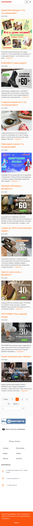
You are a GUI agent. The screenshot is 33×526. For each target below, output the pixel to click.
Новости (5, 458)
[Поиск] (30, 2)
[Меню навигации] (27, 2)
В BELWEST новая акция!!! (14, 63)
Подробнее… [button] (6, 518)
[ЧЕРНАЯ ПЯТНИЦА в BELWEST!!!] (16, 204)
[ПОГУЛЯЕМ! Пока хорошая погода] (16, 333)
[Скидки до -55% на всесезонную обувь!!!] (16, 246)
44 (8, 404)
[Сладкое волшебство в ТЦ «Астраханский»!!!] (16, 120)
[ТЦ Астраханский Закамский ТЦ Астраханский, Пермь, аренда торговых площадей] (6, 2)
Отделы (18, 453)
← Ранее (5, 399)
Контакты (19, 458)
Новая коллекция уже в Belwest (16, 356)
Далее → (16, 404)
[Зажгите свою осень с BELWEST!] (16, 290)
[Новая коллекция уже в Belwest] (16, 372)
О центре (5, 448)
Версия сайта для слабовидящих (15, 429)
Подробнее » (9, 58)
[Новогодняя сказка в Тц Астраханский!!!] (16, 162)
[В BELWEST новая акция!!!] (16, 78)
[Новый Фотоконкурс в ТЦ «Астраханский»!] (16, 34)
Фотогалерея (20, 448)
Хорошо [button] (16, 522)
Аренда (5, 453)
